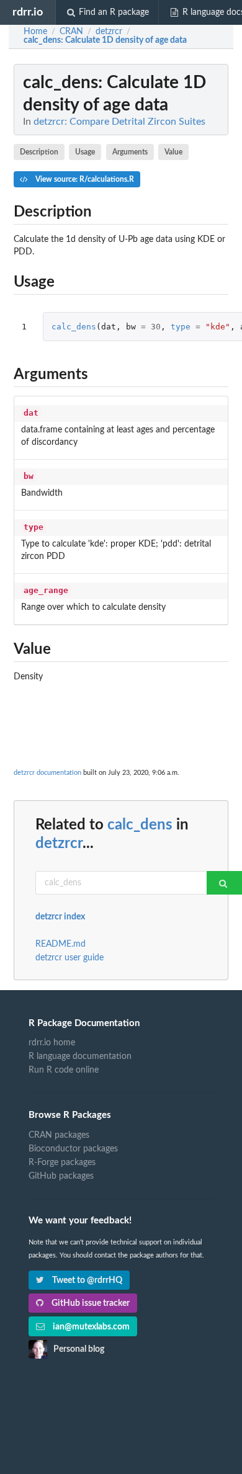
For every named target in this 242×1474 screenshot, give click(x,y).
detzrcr (59, 843)
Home (35, 31)
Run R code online (64, 1070)
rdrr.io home (52, 1042)
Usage (85, 152)
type (180, 326)
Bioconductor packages (73, 1149)
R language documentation (80, 1056)
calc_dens (74, 326)
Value (173, 152)
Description (39, 152)
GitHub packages (61, 1176)
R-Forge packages (62, 1162)
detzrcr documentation (47, 772)
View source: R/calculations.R (84, 179)
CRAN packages (59, 1135)
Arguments (130, 152)
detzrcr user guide (69, 958)
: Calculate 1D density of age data (105, 40)
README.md (60, 944)
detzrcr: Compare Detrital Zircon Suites (119, 122)
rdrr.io (27, 12)
